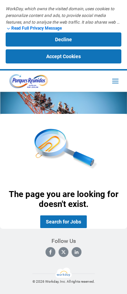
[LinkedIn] (76, 252)
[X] (63, 252)
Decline (63, 39)
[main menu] (115, 81)
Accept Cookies (63, 56)
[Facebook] (50, 252)
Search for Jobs (63, 222)
